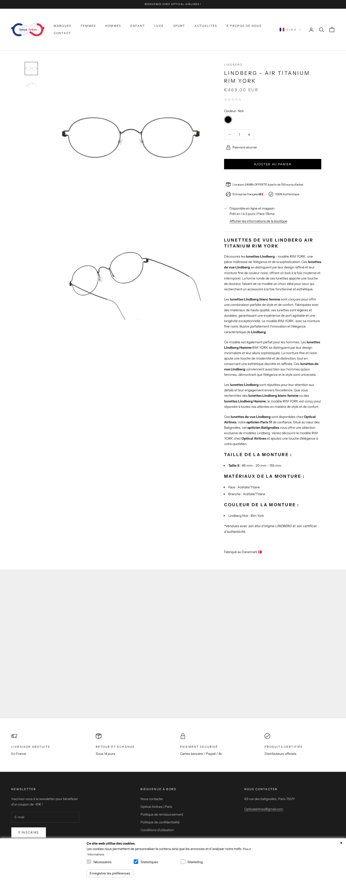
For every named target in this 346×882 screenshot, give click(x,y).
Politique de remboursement (162, 814)
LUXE (159, 26)
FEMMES (88, 26)
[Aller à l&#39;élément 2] (31, 85)
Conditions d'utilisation (157, 830)
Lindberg (233, 64)
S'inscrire (28, 832)
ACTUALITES (205, 26)
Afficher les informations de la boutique (258, 221)
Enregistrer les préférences (110, 873)
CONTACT (62, 33)
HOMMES (113, 26)
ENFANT (137, 26)
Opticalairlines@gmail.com (263, 809)
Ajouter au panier (273, 164)
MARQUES (62, 26)
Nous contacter (152, 799)
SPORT (179, 26)
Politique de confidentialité (160, 822)
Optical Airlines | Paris (156, 807)
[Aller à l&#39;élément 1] (31, 68)
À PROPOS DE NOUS (244, 26)
